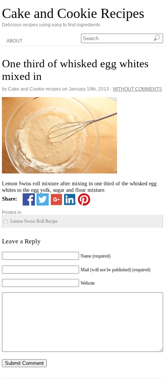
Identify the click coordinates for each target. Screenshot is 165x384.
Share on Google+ (56, 199)
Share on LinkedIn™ (70, 199)
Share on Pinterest (84, 199)
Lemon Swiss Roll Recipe (34, 221)
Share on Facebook (29, 199)
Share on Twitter (42, 199)
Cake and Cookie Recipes (73, 13)
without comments (137, 89)
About (14, 41)
